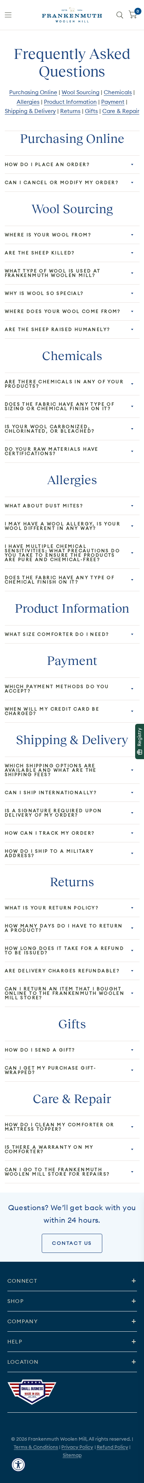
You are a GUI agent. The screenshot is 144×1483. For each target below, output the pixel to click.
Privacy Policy (77, 1447)
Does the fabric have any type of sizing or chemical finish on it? (60, 406)
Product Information (70, 101)
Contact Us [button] (72, 1243)
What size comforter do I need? (57, 634)
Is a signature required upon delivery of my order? (53, 813)
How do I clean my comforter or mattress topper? (59, 1127)
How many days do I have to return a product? (64, 928)
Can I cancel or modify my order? (62, 182)
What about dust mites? (44, 505)
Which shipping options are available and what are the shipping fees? (51, 770)
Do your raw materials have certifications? (52, 451)
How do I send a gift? (40, 1050)
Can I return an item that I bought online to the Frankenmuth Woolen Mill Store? (65, 993)
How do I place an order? (47, 164)
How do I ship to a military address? (49, 853)
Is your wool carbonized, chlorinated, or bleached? (50, 429)
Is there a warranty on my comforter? (49, 1149)
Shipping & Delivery (30, 111)
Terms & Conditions (36, 1447)
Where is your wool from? (48, 234)
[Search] (120, 15)
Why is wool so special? (44, 293)
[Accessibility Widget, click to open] (18, 1464)
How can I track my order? (50, 833)
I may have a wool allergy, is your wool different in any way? (63, 526)
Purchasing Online (33, 92)
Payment (112, 101)
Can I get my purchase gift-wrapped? (51, 1070)
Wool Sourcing (80, 92)
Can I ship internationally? (51, 792)
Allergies (28, 101)
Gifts (91, 111)
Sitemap (72, 1455)
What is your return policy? (52, 907)
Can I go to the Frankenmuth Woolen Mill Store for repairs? (57, 1172)
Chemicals (118, 92)
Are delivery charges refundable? (62, 970)
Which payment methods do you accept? (57, 689)
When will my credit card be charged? (52, 711)
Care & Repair (120, 111)
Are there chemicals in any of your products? (64, 384)
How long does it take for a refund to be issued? (64, 950)
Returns (70, 111)
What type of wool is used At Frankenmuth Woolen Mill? (53, 273)
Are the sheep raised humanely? (57, 329)
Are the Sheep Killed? (40, 253)
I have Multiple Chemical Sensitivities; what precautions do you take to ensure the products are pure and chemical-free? (62, 552)
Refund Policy (112, 1447)
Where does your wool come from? (63, 311)
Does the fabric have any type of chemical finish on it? (60, 580)
